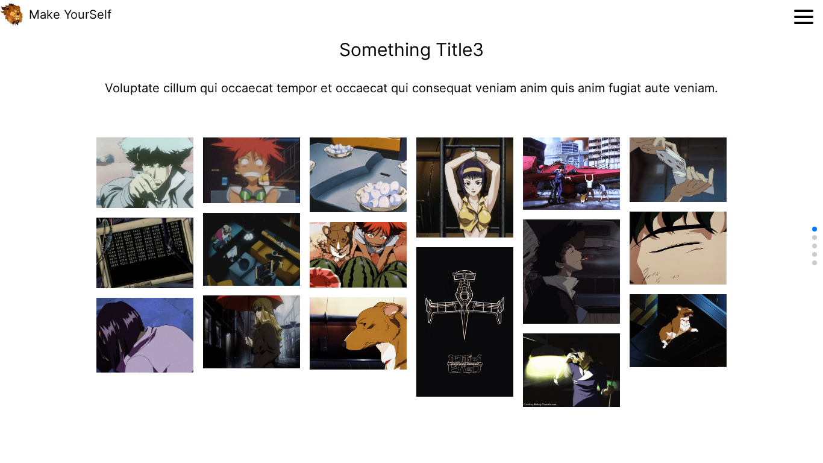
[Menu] (803, 17)
